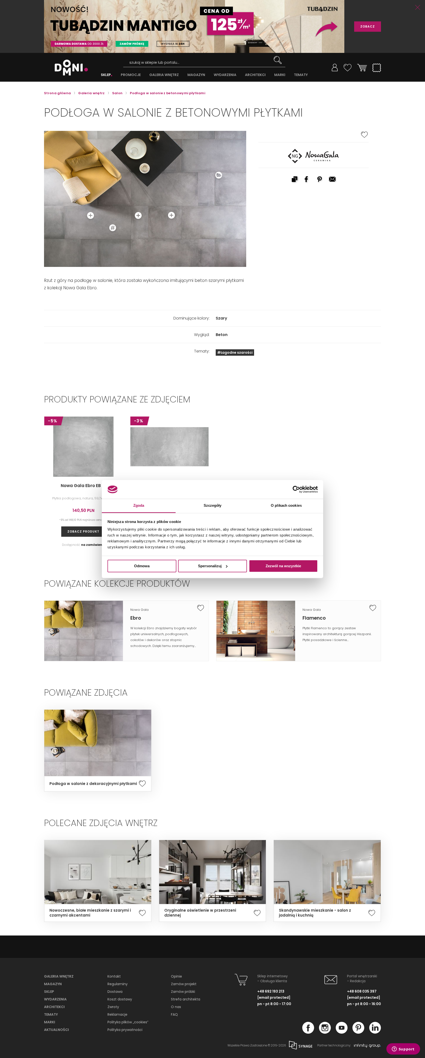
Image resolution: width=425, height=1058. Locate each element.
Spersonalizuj (210, 566)
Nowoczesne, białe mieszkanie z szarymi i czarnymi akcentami (90, 913)
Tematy (51, 1014)
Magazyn (53, 983)
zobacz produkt (83, 531)
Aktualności (56, 1029)
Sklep (49, 991)
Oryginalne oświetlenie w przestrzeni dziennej (200, 913)
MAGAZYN (196, 75)
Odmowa (142, 566)
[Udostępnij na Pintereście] (320, 180)
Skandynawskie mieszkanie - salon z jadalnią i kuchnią (315, 913)
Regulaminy (117, 983)
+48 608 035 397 (362, 991)
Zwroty (113, 1006)
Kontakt (114, 976)
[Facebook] (308, 1032)
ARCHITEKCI (255, 75)
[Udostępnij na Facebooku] (307, 180)
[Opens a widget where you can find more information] (403, 1049)
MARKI (279, 75)
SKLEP (106, 75)
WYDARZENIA (225, 75)
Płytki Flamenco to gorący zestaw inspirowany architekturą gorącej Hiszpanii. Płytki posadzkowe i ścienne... (337, 634)
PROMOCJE (131, 75)
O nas (176, 1006)
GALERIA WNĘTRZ (164, 75)
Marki (49, 1022)
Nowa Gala (139, 609)
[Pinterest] (358, 1032)
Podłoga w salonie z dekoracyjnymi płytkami (93, 783)
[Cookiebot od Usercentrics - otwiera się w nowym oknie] (296, 489)
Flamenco (314, 618)
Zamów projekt (184, 983)
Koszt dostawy (119, 999)
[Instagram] (325, 1032)
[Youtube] (342, 1032)
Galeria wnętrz (59, 976)
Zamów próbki (183, 991)
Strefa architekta (185, 999)
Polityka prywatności (124, 1029)
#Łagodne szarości (235, 352)
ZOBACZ (367, 26)
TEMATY (301, 75)
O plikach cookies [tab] (286, 506)
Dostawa (114, 991)
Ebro (135, 618)
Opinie (176, 976)
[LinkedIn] (375, 1032)
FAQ (174, 1014)
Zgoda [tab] (138, 506)
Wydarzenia (55, 999)
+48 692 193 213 (270, 991)
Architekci (54, 1006)
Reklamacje (117, 1014)
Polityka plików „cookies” (127, 1022)
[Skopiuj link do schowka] (294, 180)
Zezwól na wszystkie (283, 566)
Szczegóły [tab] (213, 506)
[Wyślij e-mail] (333, 180)
